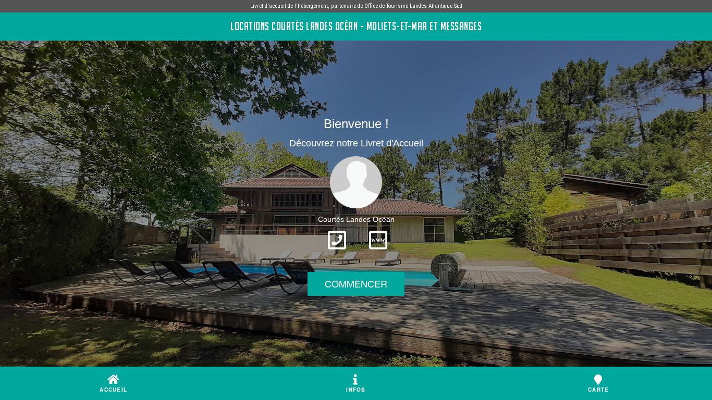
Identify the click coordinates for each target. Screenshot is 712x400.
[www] (378, 252)
